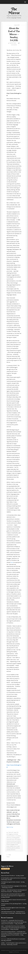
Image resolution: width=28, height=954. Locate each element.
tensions (13, 849)
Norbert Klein (12, 43)
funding (14, 837)
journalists (18, 841)
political (17, 848)
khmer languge (10, 844)
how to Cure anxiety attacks (8, 931)
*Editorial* (10, 832)
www (2, 926)
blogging (10, 834)
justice (8, 842)
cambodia (15, 834)
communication (11, 836)
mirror (15, 846)
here (12, 562)
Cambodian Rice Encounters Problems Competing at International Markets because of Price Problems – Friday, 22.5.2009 (14, 922)
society (8, 849)
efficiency (9, 837)
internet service (11, 841)
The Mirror (14, 11)
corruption (18, 836)
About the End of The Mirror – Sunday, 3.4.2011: (14, 34)
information (18, 839)
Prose (10, 952)
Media (11, 846)
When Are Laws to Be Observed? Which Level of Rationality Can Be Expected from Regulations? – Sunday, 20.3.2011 (13, 895)
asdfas (3, 943)
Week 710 (16, 832)
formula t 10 (4, 920)
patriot (13, 848)
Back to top (10, 827)
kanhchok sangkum (15, 842)
